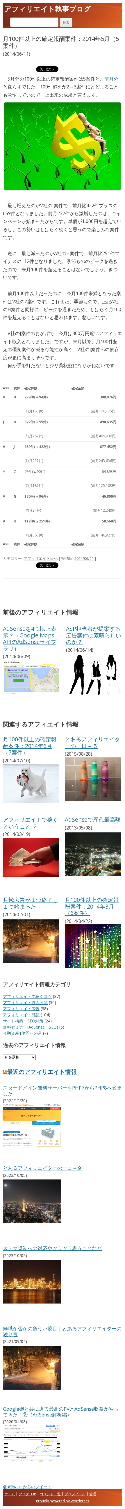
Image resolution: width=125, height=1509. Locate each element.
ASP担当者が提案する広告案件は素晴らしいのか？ (93, 635)
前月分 (111, 79)
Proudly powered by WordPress (62, 1500)
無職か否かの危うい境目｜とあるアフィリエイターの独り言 (62, 1331)
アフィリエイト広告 (21, 1008)
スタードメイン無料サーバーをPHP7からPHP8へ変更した (62, 1090)
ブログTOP (27, 1493)
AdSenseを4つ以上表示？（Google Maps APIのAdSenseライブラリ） (29, 638)
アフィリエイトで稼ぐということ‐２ (30, 823)
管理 (92, 1493)
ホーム (9, 1493)
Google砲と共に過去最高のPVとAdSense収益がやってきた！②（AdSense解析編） (61, 1411)
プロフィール (75, 1493)
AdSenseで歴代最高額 (93, 819)
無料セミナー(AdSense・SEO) (30, 1027)
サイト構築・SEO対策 (23, 1021)
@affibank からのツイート (27, 1486)
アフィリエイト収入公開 (25, 1002)
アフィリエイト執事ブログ (47, 8)
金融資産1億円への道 (22, 1033)
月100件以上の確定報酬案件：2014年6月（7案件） (30, 745)
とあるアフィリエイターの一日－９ (42, 1168)
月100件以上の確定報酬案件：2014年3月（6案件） (92, 906)
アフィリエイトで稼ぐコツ (27, 996)
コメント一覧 (50, 1493)
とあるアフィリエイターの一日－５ (92, 742)
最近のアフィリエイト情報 (42, 1072)
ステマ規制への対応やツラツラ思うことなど (52, 1248)
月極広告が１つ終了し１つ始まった (30, 903)
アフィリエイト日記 (41, 558)
